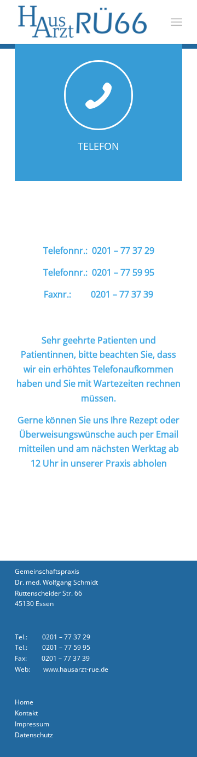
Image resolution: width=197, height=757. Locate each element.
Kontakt (27, 713)
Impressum (32, 724)
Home (25, 702)
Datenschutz (35, 734)
